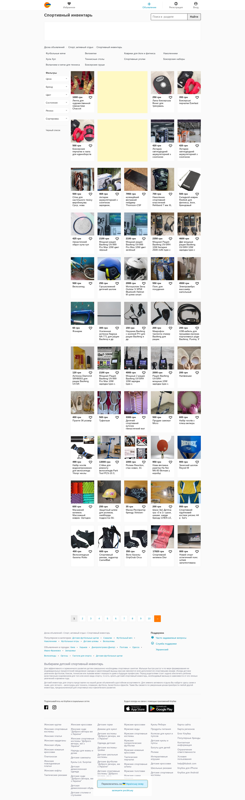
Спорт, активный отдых (80, 47)
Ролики (154, 752)
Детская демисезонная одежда (79, 769)
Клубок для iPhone (188, 768)
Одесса (135, 647)
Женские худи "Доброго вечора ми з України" (82, 731)
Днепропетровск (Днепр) (103, 647)
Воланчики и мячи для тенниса (63, 64)
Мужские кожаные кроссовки (134, 751)
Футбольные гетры (70, 641)
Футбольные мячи (56, 53)
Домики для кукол (107, 729)
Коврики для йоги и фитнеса (139, 53)
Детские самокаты (81, 757)
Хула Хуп (51, 59)
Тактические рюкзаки (55, 775)
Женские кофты (53, 770)
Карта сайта (184, 724)
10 (149, 618)
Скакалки (107, 638)
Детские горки (105, 724)
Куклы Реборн (158, 724)
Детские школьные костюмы (108, 755)
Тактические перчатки (131, 758)
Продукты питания (161, 729)
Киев (72, 647)
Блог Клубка (184, 733)
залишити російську (122, 790)
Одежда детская (106, 743)
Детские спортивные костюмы (162, 773)
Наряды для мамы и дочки (82, 751)
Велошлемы (109, 641)
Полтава (124, 647)
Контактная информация (185, 743)
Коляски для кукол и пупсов (162, 734)
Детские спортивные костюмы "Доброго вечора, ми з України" (109, 775)
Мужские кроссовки (134, 724)
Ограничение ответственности (187, 750)
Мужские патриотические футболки (133, 743)
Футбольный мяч (124, 638)
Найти (194, 16)
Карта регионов (186, 729)
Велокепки (90, 53)
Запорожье (70, 651)
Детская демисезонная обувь (82, 786)
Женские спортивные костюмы (56, 730)
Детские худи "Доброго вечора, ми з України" (82, 778)
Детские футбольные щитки (85, 638)
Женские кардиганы (55, 740)
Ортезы (64, 656)
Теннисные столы (94, 59)
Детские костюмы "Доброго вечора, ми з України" (109, 736)
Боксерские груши (95, 64)
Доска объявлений (54, 47)
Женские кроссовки (81, 724)
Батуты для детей (160, 747)
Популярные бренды (189, 738)
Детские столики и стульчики (81, 793)
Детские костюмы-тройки (107, 748)
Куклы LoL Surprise (81, 762)
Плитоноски (50, 756)
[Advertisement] (122, 31)
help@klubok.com (187, 763)
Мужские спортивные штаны (135, 765)
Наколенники (170, 53)
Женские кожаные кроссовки (54, 750)
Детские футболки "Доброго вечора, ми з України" (109, 764)
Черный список (53, 130)
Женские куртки (52, 724)
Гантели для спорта (82, 656)
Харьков (83, 647)
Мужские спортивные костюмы (135, 734)
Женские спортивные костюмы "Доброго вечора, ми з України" (82, 742)
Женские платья (53, 736)
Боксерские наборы (174, 59)
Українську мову (135, 783)
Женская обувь (52, 745)
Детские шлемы (91, 641)
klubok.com (47, 5)
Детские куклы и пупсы (159, 741)
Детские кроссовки (161, 763)
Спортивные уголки (134, 59)
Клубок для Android (188, 772)
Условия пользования (185, 757)
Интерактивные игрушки (159, 757)
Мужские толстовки (134, 771)
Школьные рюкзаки (161, 768)
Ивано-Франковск (52, 651)
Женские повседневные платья (52, 763)
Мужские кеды (132, 729)
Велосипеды (50, 656)
